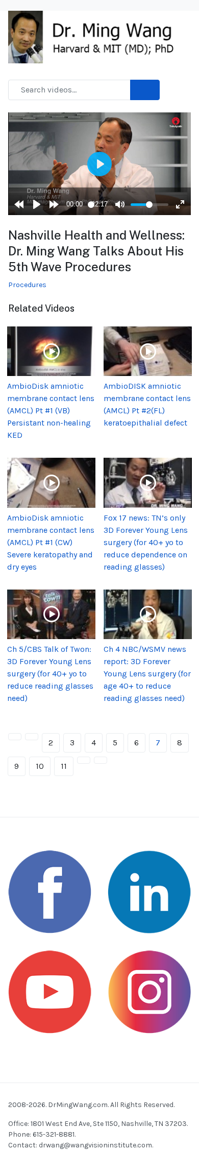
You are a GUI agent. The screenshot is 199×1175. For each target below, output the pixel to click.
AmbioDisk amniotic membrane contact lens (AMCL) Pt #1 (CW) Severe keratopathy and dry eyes (50, 542)
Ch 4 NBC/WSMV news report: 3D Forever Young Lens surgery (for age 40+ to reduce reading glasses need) (147, 673)
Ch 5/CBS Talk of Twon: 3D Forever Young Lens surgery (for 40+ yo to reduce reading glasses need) (50, 673)
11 (64, 766)
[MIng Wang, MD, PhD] (95, 36)
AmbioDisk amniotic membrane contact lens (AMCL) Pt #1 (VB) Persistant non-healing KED (50, 410)
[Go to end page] (100, 760)
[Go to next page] (83, 760)
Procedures (27, 284)
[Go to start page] (14, 736)
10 (40, 766)
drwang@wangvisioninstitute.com (95, 1145)
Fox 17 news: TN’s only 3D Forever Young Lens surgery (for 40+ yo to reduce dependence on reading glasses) (146, 542)
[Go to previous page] (31, 736)
